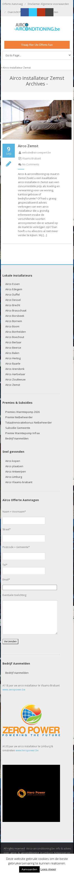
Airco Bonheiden (15, 332)
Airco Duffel (12, 294)
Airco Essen (12, 284)
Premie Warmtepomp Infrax (22, 433)
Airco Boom (12, 326)
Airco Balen (12, 353)
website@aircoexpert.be (36, 152)
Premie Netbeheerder (19, 417)
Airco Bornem (13, 321)
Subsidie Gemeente (17, 428)
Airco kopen (12, 461)
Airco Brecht (12, 305)
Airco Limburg (13, 477)
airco (13, 853)
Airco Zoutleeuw (15, 379)
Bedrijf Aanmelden (17, 438)
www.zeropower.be (13, 689)
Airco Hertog (13, 358)
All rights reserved (14, 848)
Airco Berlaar (13, 342)
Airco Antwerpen (15, 471)
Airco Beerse (13, 347)
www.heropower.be (27, 750)
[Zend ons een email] (49, 12)
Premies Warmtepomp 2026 (22, 412)
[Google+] (41, 12)
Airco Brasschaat (15, 310)
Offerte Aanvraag (12, 4)
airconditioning (30, 853)
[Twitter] (33, 12)
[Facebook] (25, 12)
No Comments (30, 164)
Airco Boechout (14, 337)
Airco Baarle (12, 363)
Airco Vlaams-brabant (18, 482)
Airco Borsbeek (14, 316)
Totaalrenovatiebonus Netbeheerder (28, 422)
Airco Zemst (28, 145)
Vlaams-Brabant (31, 158)
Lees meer (48, 869)
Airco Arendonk (14, 369)
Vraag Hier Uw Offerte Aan (37, 44)
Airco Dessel (13, 300)
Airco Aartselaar (15, 374)
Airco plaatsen (14, 466)
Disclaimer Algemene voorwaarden (48, 4)
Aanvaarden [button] (29, 869)
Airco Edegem (13, 289)
